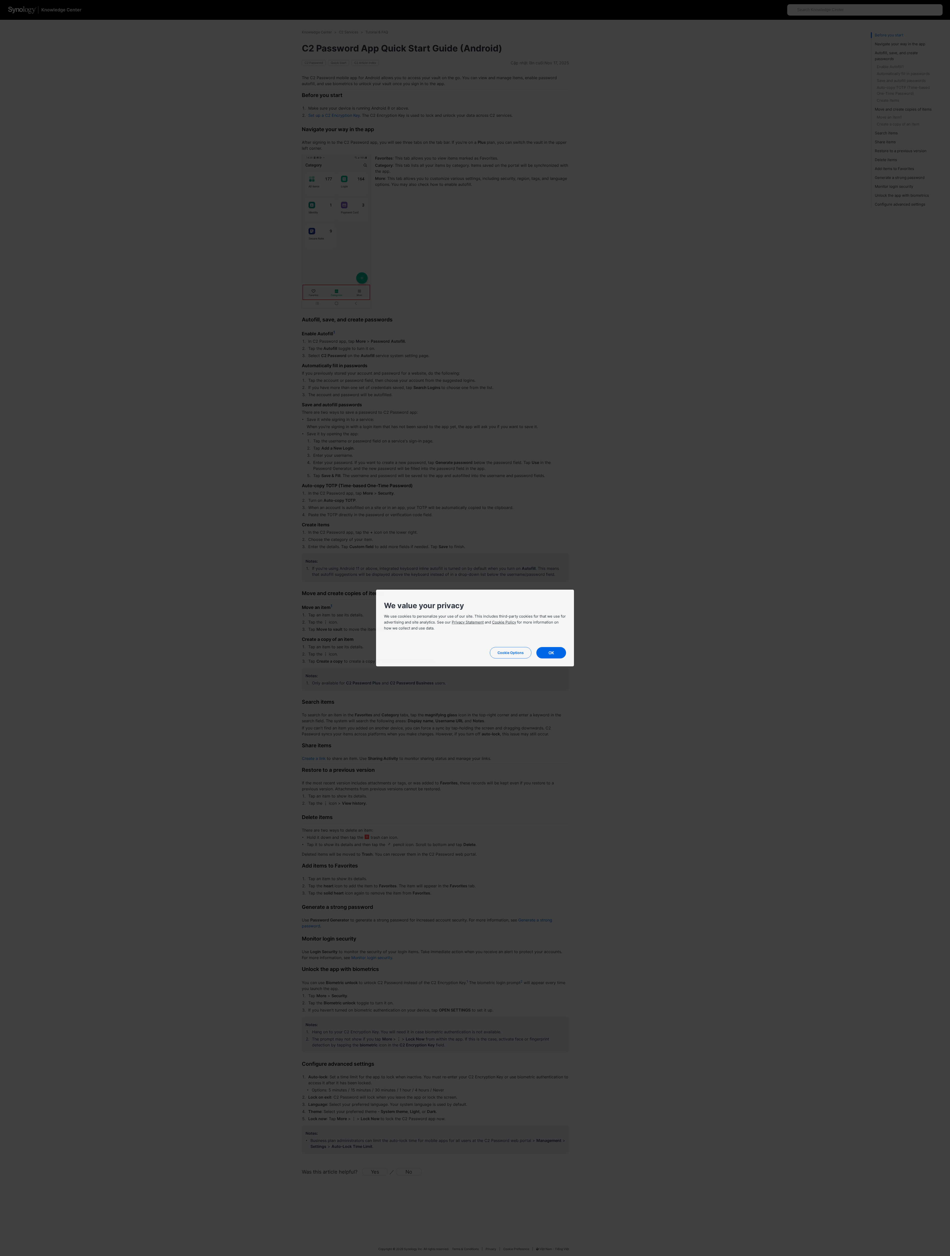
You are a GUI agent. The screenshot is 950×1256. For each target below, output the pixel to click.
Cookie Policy (504, 622)
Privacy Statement (468, 622)
